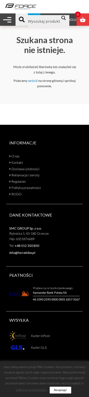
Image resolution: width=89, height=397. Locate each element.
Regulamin (18, 181)
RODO (16, 194)
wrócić (33, 80)
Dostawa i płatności (25, 169)
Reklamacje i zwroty (25, 175)
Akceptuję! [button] (60, 390)
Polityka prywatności (26, 188)
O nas (15, 156)
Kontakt (17, 162)
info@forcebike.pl (22, 252)
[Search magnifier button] (64, 18)
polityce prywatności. (31, 390)
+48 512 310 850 (27, 245)
